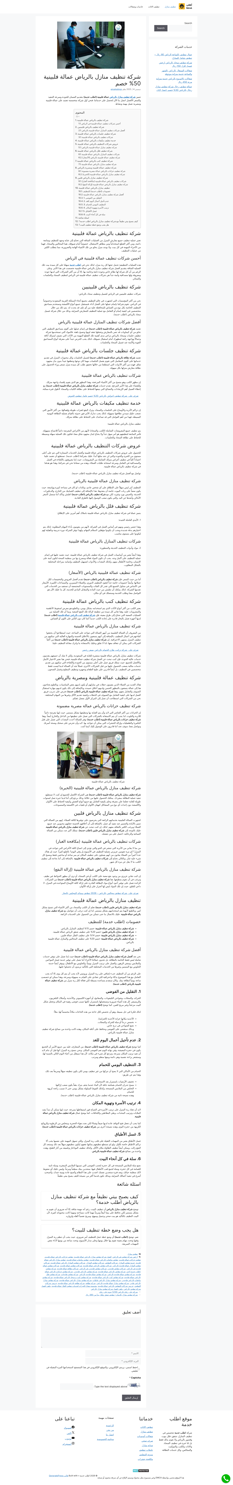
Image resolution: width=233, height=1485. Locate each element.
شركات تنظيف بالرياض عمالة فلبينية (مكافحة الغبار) (104, 181)
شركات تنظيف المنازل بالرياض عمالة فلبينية (101, 154)
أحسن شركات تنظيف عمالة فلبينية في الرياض (101, 123)
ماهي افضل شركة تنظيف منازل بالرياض (107, 1289)
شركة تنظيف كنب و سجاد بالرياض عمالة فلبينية (72, 1277)
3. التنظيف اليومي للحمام (95, 204)
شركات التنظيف (111, 1263)
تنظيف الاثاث (153, 6)
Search (188, 23)
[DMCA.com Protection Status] (141, 1471)
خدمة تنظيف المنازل (127, 1263)
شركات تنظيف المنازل (95, 1263)
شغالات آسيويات (145, 1436)
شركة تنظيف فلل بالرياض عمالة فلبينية (95, 150)
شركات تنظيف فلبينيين (117, 1268)
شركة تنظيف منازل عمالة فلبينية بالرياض (99, 147)
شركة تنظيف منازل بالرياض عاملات (107, 1280)
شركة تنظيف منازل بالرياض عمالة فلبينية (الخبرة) (104, 174)
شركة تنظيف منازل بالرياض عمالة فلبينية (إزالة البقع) (105, 184)
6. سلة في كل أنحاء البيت (94, 214)
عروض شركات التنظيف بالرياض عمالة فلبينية (98, 144)
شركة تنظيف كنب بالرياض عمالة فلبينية (95, 161)
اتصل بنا (110, 1434)
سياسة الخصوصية (105, 1439)
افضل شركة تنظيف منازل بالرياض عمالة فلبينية (93, 1257)
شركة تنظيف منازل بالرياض (122, 97)
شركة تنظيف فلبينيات (69, 1274)
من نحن (110, 1430)
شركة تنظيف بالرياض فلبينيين (91, 127)
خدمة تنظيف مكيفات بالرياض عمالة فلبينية (97, 140)
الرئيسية (110, 1425)
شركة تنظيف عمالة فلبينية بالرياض (121, 1274)
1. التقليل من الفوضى (93, 198)
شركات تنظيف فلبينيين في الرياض (93, 1268)
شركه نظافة (91, 1283)
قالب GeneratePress (58, 1475)
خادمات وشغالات (136, 6)
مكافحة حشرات (145, 1459)
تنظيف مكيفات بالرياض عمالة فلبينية (104, 1260)
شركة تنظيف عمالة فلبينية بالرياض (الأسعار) (101, 157)
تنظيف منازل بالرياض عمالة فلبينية (94, 188)
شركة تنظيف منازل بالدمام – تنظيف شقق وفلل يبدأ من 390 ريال (112, 1295)
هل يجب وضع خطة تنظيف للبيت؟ (94, 224)
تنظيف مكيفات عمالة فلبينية (78, 1260)
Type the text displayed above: (110, 1386)
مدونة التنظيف (146, 1454)
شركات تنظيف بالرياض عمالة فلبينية (97, 137)
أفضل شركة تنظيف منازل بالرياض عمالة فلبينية (103, 194)
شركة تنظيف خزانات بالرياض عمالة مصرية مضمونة (103, 171)
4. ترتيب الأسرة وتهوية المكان (96, 207)
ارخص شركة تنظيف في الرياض (125, 1257)
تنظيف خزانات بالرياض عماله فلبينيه (59, 1257)
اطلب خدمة (75, 265)
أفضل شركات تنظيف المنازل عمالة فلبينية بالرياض (103, 130)
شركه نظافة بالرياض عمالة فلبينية (71, 1283)
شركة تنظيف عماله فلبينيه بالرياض (93, 1274)
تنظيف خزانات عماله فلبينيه (130, 1260)
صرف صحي (147, 1440)
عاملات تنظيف (146, 1450)
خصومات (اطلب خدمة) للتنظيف (96, 191)
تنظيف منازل (170, 6)
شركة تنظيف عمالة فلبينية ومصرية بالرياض (97, 167)
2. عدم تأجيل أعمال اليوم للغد (96, 201)
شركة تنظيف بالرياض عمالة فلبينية (92, 120)
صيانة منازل (147, 1445)
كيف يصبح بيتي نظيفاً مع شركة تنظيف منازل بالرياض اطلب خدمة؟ (108, 221)
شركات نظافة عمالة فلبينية (67, 1268)
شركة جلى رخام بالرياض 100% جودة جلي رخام (118, 1292)
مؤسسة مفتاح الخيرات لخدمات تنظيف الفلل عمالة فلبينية (74, 1286)
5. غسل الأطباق (90, 211)
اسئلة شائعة (83, 217)
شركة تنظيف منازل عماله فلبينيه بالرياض (113, 1283)
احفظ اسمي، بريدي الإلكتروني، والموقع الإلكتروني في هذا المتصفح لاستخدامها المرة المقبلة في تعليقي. (92, 1369)
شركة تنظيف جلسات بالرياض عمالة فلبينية (97, 133)
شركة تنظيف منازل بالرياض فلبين (93, 177)
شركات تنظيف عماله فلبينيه (71, 1265)
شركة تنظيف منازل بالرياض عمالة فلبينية (99, 164)
